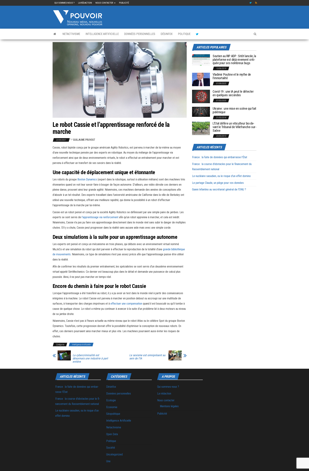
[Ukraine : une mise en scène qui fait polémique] (201, 111)
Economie (111, 407)
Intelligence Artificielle (102, 34)
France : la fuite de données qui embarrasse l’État (219, 157)
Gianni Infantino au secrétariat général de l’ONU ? (219, 189)
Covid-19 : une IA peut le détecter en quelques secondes (233, 93)
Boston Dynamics (87, 179)
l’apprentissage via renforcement (100, 217)
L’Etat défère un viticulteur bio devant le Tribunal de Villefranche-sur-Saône (234, 126)
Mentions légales (169, 406)
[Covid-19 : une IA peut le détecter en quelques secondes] (201, 96)
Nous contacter (104, 2)
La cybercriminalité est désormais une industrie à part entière (90, 358)
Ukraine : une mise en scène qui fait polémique (234, 110)
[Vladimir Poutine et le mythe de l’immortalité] (201, 79)
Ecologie (111, 400)
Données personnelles (139, 34)
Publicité (124, 2)
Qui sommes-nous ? (64, 2)
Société (110, 447)
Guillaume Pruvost (84, 139)
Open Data (112, 434)
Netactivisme (71, 34)
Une (108, 461)
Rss (256, 3)
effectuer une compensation (126, 303)
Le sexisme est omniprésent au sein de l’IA (147, 357)
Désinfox (167, 34)
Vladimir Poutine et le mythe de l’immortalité (232, 76)
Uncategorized (114, 454)
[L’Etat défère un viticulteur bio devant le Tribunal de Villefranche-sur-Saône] (201, 128)
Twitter (250, 3)
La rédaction (85, 2)
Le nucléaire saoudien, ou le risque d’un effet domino (221, 176)
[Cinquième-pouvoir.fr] (55, 34)
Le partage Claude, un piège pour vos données (218, 183)
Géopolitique (113, 413)
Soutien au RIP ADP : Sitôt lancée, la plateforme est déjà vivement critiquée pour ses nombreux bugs (234, 59)
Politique (184, 34)
